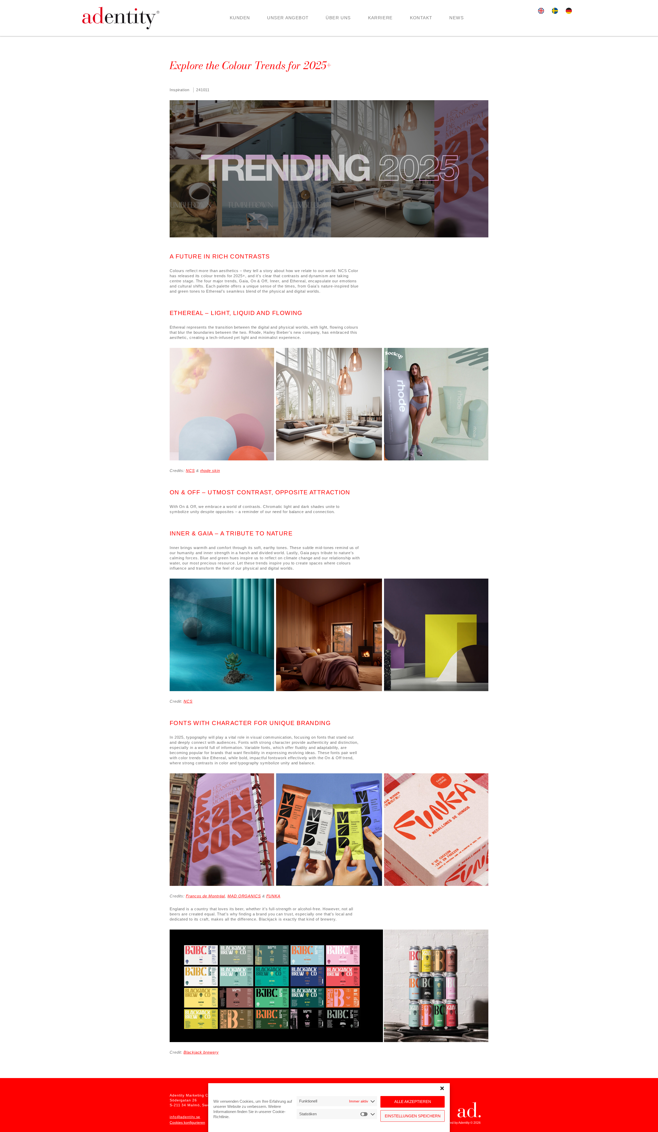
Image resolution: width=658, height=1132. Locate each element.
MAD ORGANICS (244, 896)
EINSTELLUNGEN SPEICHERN (413, 1116)
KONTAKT (421, 17)
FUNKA (273, 896)
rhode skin (210, 470)
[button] (442, 1088)
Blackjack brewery (201, 1052)
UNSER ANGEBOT (287, 17)
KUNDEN (240, 17)
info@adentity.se (185, 1117)
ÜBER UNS (338, 17)
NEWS (456, 17)
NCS (190, 470)
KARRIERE (380, 17)
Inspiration (179, 90)
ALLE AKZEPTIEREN (412, 1102)
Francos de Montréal (205, 896)
